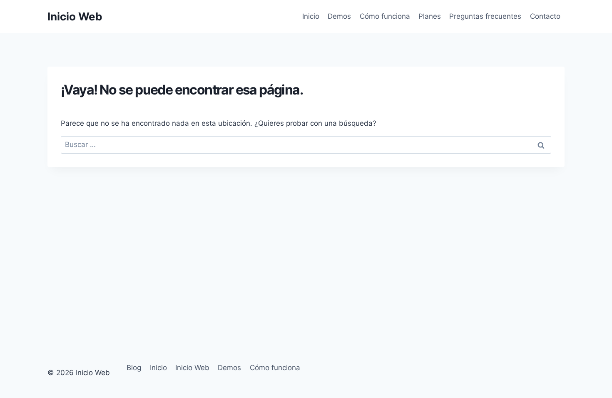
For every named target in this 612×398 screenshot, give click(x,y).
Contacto (545, 16)
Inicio (310, 16)
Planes (429, 16)
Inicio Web (192, 367)
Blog (134, 367)
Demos (339, 16)
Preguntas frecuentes (485, 16)
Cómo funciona (385, 16)
